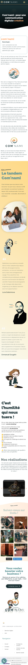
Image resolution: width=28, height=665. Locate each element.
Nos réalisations (14, 459)
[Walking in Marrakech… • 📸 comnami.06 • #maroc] (7, 536)
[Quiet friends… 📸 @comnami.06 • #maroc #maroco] (7, 523)
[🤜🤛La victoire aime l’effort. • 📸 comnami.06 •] (20, 550)
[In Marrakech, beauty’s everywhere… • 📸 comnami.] (20, 523)
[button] (24, 2)
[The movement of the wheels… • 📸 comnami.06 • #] (20, 536)
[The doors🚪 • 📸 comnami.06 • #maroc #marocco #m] (7, 550)
